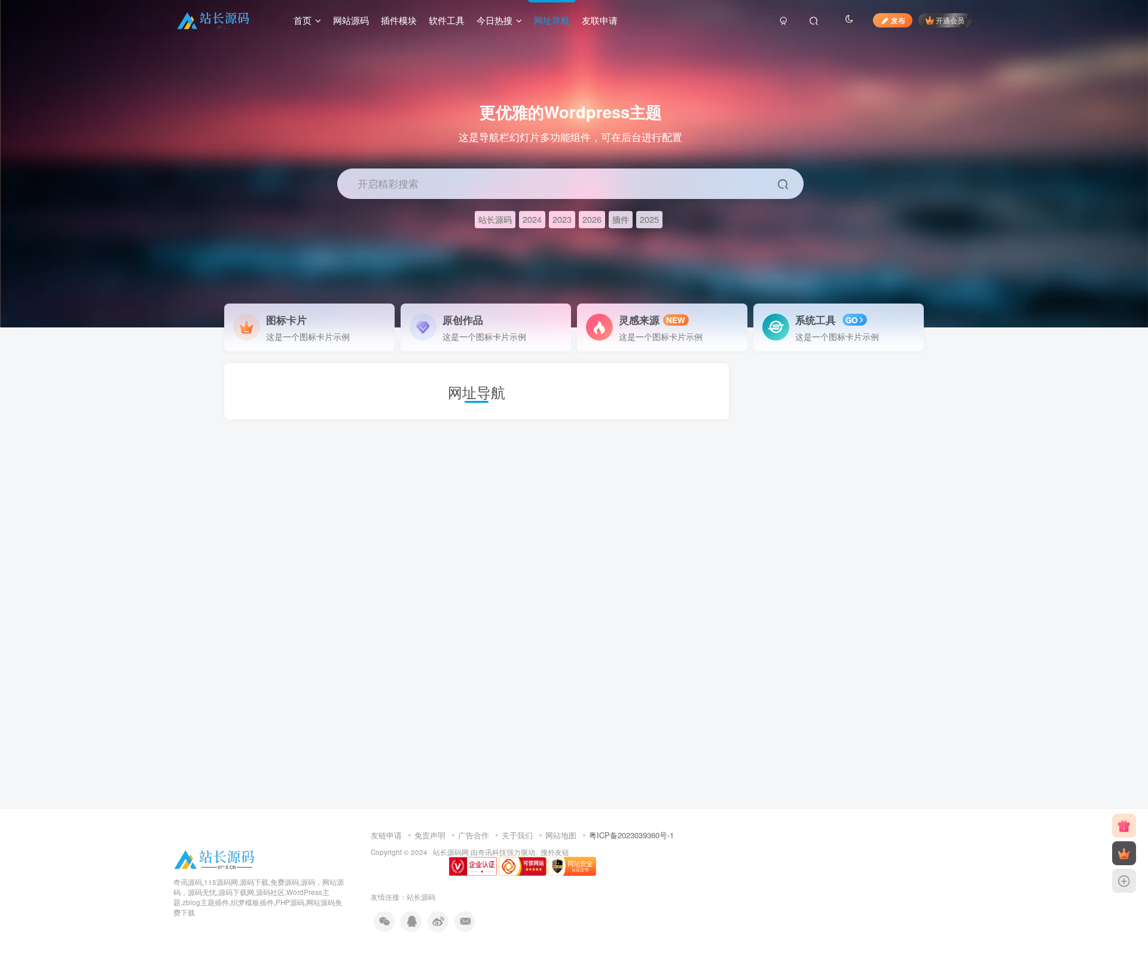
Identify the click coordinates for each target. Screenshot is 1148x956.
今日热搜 (494, 20)
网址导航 (552, 20)
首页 (303, 20)
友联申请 (600, 20)
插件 (620, 219)
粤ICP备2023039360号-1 (631, 835)
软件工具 (447, 20)
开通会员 (950, 20)
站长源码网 (451, 852)
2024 (532, 219)
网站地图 (560, 835)
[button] (1132, 321)
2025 (649, 219)
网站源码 (351, 20)
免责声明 (429, 835)
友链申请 (386, 835)
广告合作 (473, 835)
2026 (592, 219)
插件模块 (399, 20)
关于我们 (517, 835)
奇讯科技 (492, 852)
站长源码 (495, 219)
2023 (562, 219)
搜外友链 (555, 852)
